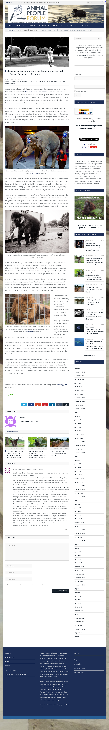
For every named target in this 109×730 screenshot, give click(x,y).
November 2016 (80, 578)
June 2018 (78, 508)
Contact (7, 666)
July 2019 (77, 460)
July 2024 (77, 368)
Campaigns (25, 81)
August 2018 (78, 500)
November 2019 (80, 445)
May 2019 (78, 467)
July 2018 (77, 504)
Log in (76, 660)
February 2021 (79, 390)
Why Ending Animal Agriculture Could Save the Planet (59, 453)
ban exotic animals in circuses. (37, 92)
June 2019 (78, 464)
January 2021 (79, 394)
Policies (7, 661)
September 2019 (80, 453)
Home (9, 25)
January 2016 (79, 614)
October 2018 (79, 493)
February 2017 (79, 567)
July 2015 (77, 636)
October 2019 (79, 449)
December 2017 (80, 530)
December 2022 (80, 376)
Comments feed (79, 668)
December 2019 (80, 442)
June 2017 (78, 552)
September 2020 (80, 409)
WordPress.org (79, 672)
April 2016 (78, 603)
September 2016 (80, 585)
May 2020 (78, 423)
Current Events (35, 81)
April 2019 (78, 471)
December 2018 (80, 486)
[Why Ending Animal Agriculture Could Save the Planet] (59, 443)
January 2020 (79, 438)
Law (47, 81)
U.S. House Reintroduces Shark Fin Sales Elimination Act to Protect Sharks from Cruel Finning (94, 345)
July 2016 (77, 592)
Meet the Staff (9, 657)
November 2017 (80, 533)
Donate (83, 25)
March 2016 (78, 607)
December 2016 (80, 574)
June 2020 (78, 420)
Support (70, 25)
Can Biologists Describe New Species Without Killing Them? (93, 302)
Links (31, 25)
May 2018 (78, 511)
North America (54, 81)
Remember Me (81, 91)
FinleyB (9, 80)
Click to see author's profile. (30, 421)
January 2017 (79, 570)
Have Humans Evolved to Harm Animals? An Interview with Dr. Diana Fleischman (94, 315)
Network (43, 25)
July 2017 (77, 548)
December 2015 (80, 618)
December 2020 (80, 398)
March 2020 (78, 431)
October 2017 (79, 537)
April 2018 (78, 515)
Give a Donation (10, 670)
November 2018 (80, 489)
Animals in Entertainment (13, 81)
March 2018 (78, 519)
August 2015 (78, 633)
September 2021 (80, 379)
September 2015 (80, 629)
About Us (8, 653)
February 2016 (79, 611)
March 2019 (78, 475)
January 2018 (79, 526)
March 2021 (78, 387)
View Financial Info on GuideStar (15, 674)
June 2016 (78, 596)
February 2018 (79, 523)
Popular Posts (92, 234)
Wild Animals (63, 81)
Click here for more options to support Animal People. (89, 127)
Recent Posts (80, 234)
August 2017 (78, 545)
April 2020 (78, 427)
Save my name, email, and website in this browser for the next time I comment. (32, 585)
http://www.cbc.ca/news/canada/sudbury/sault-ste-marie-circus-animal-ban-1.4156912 (41, 487)
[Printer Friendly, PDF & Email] (10, 394)
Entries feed (78, 664)
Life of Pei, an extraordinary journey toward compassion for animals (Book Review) (93, 246)
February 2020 (79, 434)
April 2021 (78, 383)
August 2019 (78, 456)
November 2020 (80, 401)
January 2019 (79, 482)
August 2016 (78, 589)
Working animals (10, 83)
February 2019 (79, 478)
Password (78, 83)
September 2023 (80, 372)
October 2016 (79, 581)
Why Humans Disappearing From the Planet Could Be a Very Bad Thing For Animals (94, 330)
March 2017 (78, 563)
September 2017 (80, 541)
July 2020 (77, 416)
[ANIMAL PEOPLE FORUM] (54, 13)
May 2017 (78, 556)
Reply (66, 529)
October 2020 (79, 405)
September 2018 (80, 497)
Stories (19, 25)
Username (78, 75)
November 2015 (80, 622)
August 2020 (78, 412)
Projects (56, 25)
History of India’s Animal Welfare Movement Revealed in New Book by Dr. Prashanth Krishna (40, 3)
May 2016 (78, 600)
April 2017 (78, 559)
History (42, 81)
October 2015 (79, 625)
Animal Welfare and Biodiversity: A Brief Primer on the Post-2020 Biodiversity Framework (37, 454)
